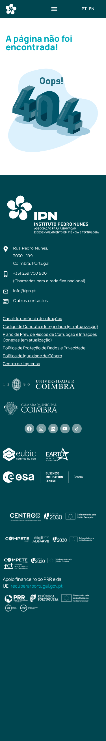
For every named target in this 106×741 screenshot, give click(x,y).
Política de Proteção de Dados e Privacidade (44, 347)
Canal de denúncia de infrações (32, 318)
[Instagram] (41, 428)
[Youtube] (65, 428)
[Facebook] (29, 428)
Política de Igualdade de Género (32, 355)
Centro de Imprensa (21, 363)
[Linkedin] (53, 428)
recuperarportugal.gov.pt (36, 586)
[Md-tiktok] (77, 428)
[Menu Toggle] (54, 9)
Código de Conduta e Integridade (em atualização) (50, 326)
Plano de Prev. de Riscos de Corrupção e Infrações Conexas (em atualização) (50, 337)
